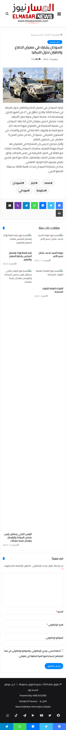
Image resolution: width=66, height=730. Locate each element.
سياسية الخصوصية (28, 701)
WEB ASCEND (39, 695)
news (47, 182)
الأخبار (47, 35)
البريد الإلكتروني (55, 625)
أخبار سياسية (37, 35)
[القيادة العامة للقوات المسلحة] (48, 277)
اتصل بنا (43, 701)
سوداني (23, 190)
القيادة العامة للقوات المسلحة (52, 290)
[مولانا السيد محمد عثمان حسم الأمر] (48, 241)
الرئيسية (56, 35)
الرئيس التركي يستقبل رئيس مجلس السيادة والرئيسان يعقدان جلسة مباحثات (18, 537)
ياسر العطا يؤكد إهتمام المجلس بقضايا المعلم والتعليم (20, 256)
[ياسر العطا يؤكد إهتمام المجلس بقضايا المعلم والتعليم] (17, 241)
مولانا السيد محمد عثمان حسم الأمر (51, 254)
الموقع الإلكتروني (54, 638)
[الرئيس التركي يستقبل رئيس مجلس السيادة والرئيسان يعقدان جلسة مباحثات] (17, 400)
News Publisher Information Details (33, 707)
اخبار (33, 182)
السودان (17, 182)
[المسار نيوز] (33, 13)
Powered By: (26, 695)
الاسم (59, 611)
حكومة (40, 190)
